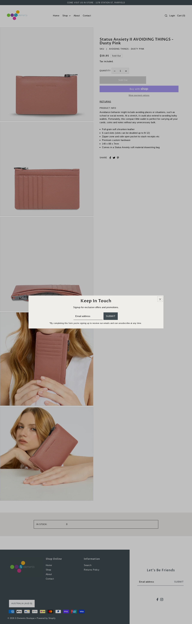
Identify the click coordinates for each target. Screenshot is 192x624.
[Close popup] (160, 299)
